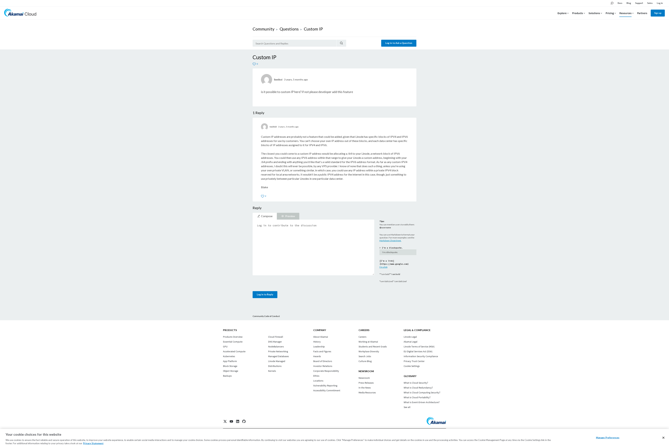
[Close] (663, 438)
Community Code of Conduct (266, 316)
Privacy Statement (93, 443)
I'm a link (383, 267)
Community (263, 28)
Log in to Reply (265, 294)
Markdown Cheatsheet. (390, 240)
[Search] (341, 43)
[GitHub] (244, 421)
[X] (225, 421)
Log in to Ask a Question (398, 43)
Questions (289, 28)
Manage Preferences (607, 437)
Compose (266, 216)
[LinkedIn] (238, 421)
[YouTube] (231, 421)
